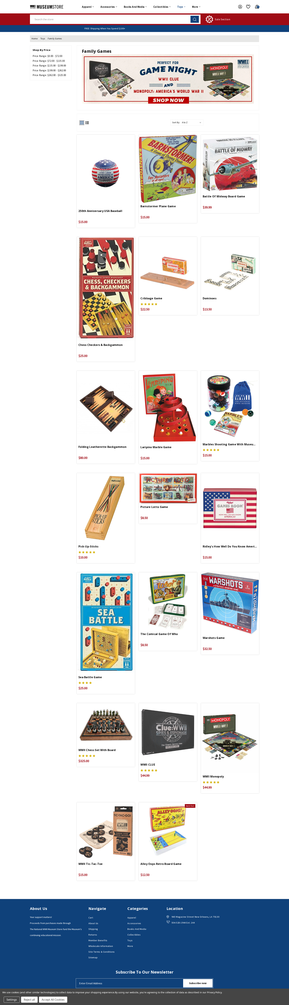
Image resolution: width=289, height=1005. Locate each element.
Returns (92, 934)
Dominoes (209, 298)
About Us (93, 923)
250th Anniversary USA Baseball (100, 211)
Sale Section (222, 19)
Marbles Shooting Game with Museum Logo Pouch (230, 444)
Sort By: (176, 122)
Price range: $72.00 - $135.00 (49, 60)
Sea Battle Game (90, 677)
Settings (12, 999)
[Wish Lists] (247, 7)
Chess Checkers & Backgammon (100, 345)
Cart (90, 917)
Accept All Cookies (53, 999)
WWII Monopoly (213, 776)
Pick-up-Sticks (88, 546)
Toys (180, 6)
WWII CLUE (147, 764)
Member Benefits (97, 940)
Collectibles (160, 6)
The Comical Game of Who (159, 634)
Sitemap (93, 957)
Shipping (93, 928)
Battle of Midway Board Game (224, 196)
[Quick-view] (106, 163)
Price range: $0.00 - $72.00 (47, 56)
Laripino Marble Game (155, 447)
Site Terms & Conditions (101, 951)
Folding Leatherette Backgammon (102, 447)
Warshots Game (214, 638)
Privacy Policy (214, 992)
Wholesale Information (100, 946)
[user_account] (238, 7)
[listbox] (192, 122)
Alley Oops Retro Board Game (160, 864)
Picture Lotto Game (154, 507)
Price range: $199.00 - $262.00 (49, 70)
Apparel (87, 6)
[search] (194, 19)
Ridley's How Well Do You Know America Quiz (230, 546)
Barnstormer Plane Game (158, 206)
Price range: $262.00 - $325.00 (49, 75)
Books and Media (134, 6)
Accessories (108, 6)
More (195, 6)
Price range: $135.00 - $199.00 (49, 65)
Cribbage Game (151, 298)
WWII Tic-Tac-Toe (90, 864)
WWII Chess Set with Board (97, 750)
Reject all (29, 999)
